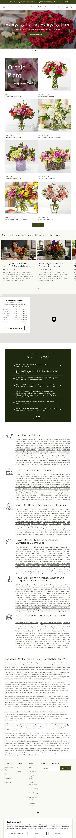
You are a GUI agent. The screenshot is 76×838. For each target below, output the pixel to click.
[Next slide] (43, 51)
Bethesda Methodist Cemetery (27, 532)
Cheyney (62, 445)
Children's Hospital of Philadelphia (45, 480)
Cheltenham (23, 445)
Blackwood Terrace (47, 441)
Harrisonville (19, 462)
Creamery (41, 449)
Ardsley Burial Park (56, 517)
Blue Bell (58, 441)
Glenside (67, 458)
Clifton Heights (47, 447)
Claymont (27, 447)
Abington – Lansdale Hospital (39, 474)
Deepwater (66, 449)
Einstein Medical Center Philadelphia (48, 493)
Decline (58, 833)
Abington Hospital (21, 474)
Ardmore (37, 439)
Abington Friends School (30, 557)
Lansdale (66, 464)
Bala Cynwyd (53, 439)
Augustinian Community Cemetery (28, 522)
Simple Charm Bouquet (46, 178)
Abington (18, 439)
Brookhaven (28, 443)
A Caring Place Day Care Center (32, 551)
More (38, 416)
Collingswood (20, 449)
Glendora (51, 458)
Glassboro (26, 458)
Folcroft (26, 456)
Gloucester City (20, 460)
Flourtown (19, 456)
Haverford (29, 462)
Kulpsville (47, 464)
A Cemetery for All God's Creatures (28, 509)
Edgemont (19, 454)
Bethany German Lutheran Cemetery (38, 530)
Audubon (44, 439)
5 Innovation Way (54, 549)
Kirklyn (40, 464)
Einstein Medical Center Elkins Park (50, 491)
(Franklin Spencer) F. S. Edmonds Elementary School (35, 547)
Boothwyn (66, 441)
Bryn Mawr (43, 443)
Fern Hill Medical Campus (32, 497)
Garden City (56, 456)
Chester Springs (52, 445)
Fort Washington (44, 456)
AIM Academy (34, 553)
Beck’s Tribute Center (23, 526)
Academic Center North (61, 559)
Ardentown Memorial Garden (38, 517)
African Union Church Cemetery (56, 511)
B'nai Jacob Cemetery (39, 524)
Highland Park (49, 462)
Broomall (36, 443)
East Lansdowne (64, 452)
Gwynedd (31, 460)
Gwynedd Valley (41, 460)
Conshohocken (31, 449)
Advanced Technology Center (53, 572)
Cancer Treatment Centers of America (36, 478)
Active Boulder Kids (22, 568)
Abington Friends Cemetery (52, 509)
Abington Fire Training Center (47, 555)
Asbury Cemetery (30, 519)
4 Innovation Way (41, 549)
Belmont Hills (28, 441)
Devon (29, 452)
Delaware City (20, 452)
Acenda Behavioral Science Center (27, 566)
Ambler (25, 439)
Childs (67, 445)
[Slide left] (34, 288)
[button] (4, 7)
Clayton (33, 447)
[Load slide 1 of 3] (33, 50)
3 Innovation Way (28, 549)
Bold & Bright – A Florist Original (16, 219)
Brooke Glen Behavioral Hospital (27, 476)
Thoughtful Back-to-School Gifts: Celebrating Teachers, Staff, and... (17, 265)
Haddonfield (65, 460)
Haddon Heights (54, 460)
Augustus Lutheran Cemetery (54, 522)
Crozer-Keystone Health (40, 487)
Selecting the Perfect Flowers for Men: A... (50, 265)
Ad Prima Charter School (38, 568)
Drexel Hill (44, 452)
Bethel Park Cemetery (61, 530)
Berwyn (36, 441)
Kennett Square (31, 464)
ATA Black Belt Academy (57, 553)
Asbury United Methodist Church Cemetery (53, 519)
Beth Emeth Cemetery (36, 528)
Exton (68, 454)
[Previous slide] (28, 51)
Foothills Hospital (50, 497)
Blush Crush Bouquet (45, 219)
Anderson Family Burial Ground (32, 515)
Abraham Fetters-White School (41, 559)
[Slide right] (42, 288)
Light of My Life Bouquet (13, 137)
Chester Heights (40, 445)
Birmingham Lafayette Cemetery (58, 534)
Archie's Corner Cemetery (55, 515)
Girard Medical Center (45, 499)
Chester (31, 445)
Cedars (50, 443)
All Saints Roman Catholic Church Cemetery (43, 513)
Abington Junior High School (51, 557)
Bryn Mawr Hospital (48, 476)
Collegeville (57, 447)
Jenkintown (19, 464)
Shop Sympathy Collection (38, 37)
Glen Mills (34, 458)
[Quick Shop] (59, 6)
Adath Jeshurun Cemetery (34, 511)
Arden (31, 439)
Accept (37, 833)
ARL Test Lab (43, 553)
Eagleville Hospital (28, 491)
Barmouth (66, 524)
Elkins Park (34, 454)
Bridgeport (19, 443)
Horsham (66, 462)
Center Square (59, 443)
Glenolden (59, 458)
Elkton (41, 454)
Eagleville (52, 452)
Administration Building (44, 570)
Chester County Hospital (61, 478)
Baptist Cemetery (55, 524)
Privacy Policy (63, 828)
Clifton (39, 447)
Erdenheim (53, 454)
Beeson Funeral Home (40, 526)
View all (38, 225)
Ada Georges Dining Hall (56, 568)
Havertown (38, 462)
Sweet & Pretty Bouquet (46, 96)
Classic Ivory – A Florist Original (49, 137)
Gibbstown (66, 456)
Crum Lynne (50, 449)
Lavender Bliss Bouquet (13, 178)
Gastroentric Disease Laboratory (26, 499)
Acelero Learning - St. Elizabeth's (58, 564)
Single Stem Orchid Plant (14, 96)
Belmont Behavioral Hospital (60, 474)
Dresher (36, 452)
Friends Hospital (64, 497)
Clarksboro (19, 447)
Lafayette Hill (57, 464)
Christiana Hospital (54, 482)
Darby (59, 449)
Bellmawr (18, 441)
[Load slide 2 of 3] (35, 50)
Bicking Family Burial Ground (34, 534)
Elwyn (46, 454)
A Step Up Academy (54, 551)
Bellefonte (66, 439)
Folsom (33, 456)
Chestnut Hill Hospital (23, 480)
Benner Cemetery (56, 526)
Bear (60, 439)
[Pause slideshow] (48, 51)
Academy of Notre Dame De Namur (48, 561)
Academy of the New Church (36, 564)
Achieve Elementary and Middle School (55, 566)
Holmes (59, 462)
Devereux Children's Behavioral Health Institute (40, 489)
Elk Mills (26, 454)
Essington (61, 454)
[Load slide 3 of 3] (38, 50)
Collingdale (66, 447)
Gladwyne (18, 458)
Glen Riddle (43, 458)
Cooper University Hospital (34, 484)
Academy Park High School (25, 561)
